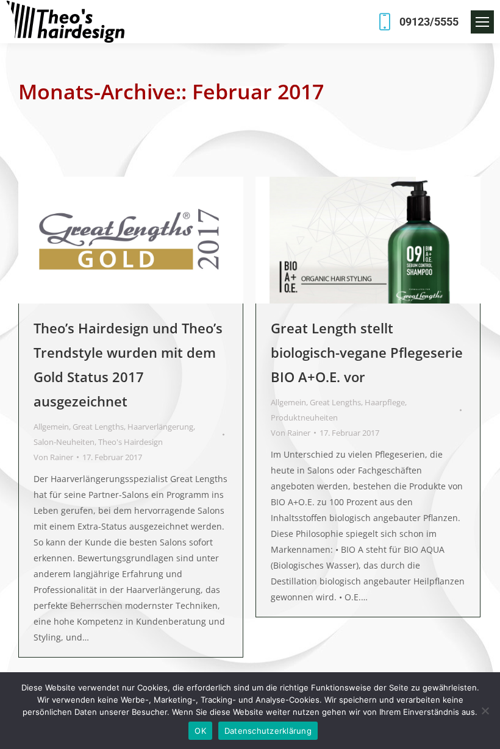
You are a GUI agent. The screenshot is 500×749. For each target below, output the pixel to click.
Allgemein (51, 426)
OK (200, 731)
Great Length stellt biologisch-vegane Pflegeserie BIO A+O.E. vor (367, 352)
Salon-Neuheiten (64, 441)
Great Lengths (98, 426)
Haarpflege (385, 402)
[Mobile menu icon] (482, 22)
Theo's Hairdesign (130, 441)
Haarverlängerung (160, 426)
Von (53, 457)
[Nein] (485, 711)
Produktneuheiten (304, 417)
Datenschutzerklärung (268, 731)
